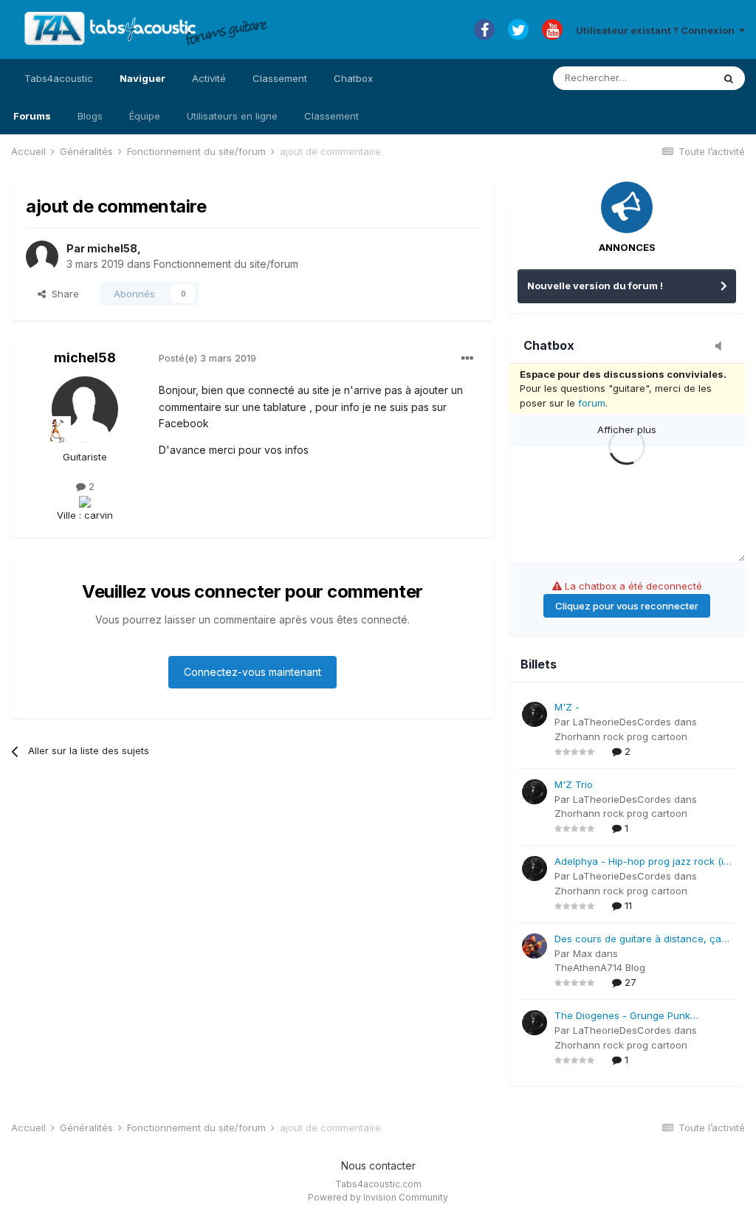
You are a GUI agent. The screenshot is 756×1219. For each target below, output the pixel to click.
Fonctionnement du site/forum (226, 264)
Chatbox (353, 78)
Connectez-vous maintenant (252, 672)
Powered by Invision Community (378, 1197)
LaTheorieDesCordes (622, 722)
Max (582, 953)
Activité (209, 78)
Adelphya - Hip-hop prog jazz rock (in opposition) (641, 862)
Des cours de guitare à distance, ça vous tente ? (637, 940)
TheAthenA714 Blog (599, 967)
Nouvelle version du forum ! (595, 285)
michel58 (112, 248)
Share (62, 294)
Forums (32, 116)
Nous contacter (378, 1165)
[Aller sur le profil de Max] (534, 946)
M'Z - (567, 707)
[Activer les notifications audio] (722, 346)
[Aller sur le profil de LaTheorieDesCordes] (534, 714)
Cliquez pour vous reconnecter (626, 606)
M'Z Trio (573, 784)
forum (591, 403)
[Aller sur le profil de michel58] (42, 257)
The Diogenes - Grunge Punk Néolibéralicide (622, 1016)
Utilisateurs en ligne (232, 116)
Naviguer (142, 78)
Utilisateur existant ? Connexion (657, 30)
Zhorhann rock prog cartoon (620, 736)
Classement (331, 116)
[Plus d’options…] (467, 358)
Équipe (144, 116)
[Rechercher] (728, 78)
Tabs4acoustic (58, 78)
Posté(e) (207, 358)
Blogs (90, 116)
